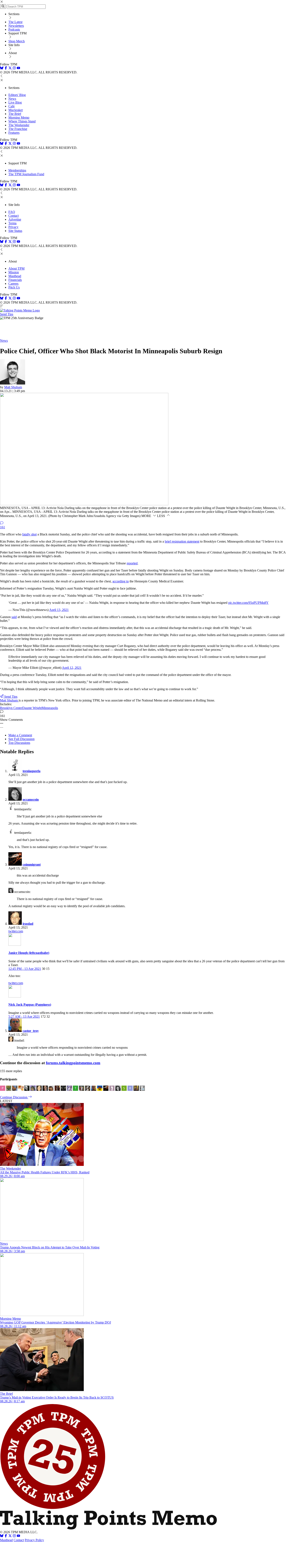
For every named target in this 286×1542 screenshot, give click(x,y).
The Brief (14, 114)
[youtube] (18, 68)
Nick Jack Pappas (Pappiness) (29, 1004)
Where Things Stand (22, 121)
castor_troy (31, 1031)
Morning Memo (18, 117)
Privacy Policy (34, 1540)
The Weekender (18, 125)
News (12, 98)
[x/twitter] (10, 68)
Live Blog (15, 102)
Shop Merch (16, 41)
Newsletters (16, 25)
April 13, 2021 (59, 610)
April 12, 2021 (71, 667)
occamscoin (31, 799)
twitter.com (15, 931)
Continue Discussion (14, 1097)
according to (120, 581)
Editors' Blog (17, 95)
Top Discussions (19, 742)
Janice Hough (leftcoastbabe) (28, 953)
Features (13, 132)
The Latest (15, 22)
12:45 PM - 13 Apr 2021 (24, 968)
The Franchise (17, 129)
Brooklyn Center (11, 708)
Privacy (13, 227)
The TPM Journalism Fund (26, 174)
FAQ (11, 212)
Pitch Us (14, 287)
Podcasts (14, 29)
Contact (13, 215)
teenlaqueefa (31, 771)
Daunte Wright (32, 708)
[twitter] (10, 1536)
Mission (13, 272)
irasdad (28, 923)
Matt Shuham (13, 387)
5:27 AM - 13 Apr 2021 (24, 1016)
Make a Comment (20, 735)
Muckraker (15, 110)
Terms (12, 223)
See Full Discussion (21, 739)
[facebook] (6, 68)
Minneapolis (50, 708)
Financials (15, 280)
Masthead (14, 276)
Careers (13, 283)
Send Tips (6, 314)
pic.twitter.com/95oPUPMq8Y (248, 602)
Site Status (15, 231)
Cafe (11, 106)
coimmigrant (32, 864)
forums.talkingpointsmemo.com (73, 1063)
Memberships (17, 170)
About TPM (16, 268)
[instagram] (14, 68)
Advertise (14, 219)
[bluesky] (1, 68)
